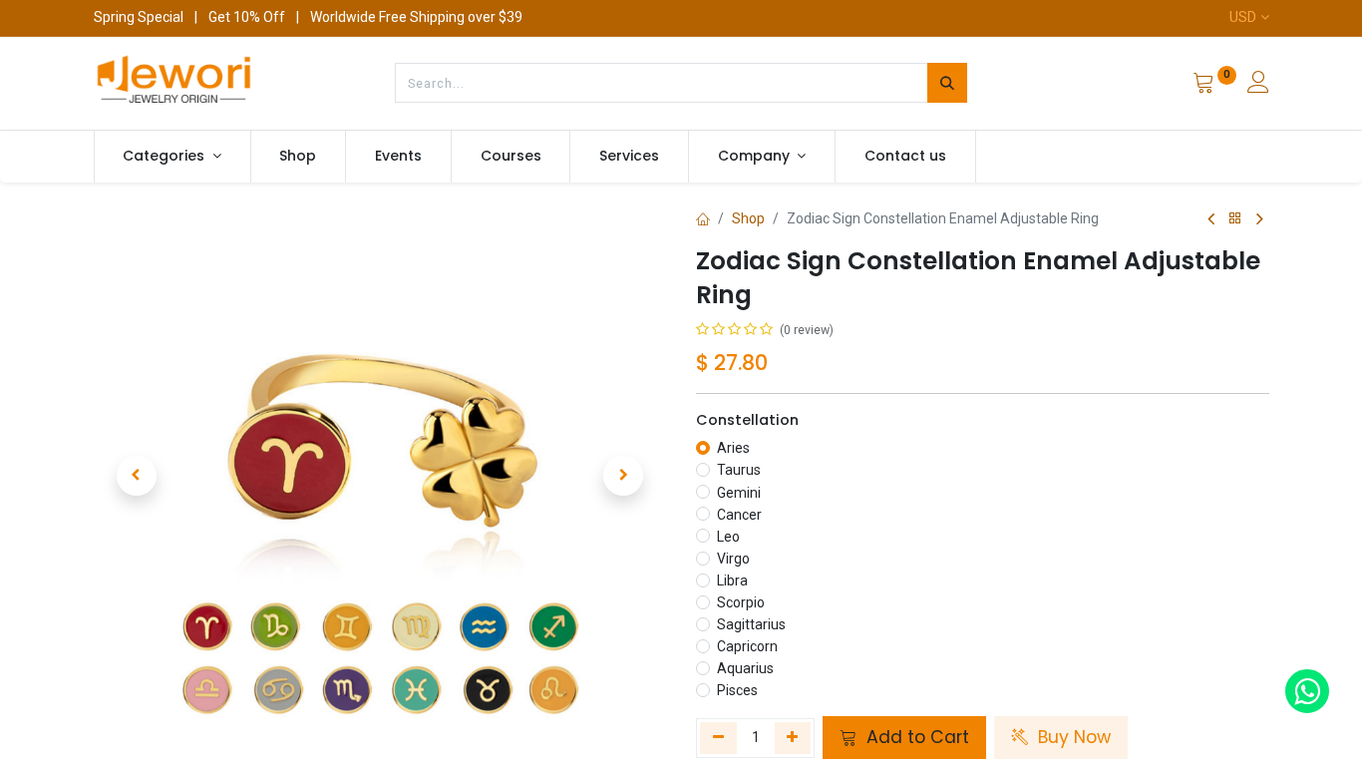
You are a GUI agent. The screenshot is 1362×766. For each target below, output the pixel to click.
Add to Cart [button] (915, 737)
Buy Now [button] (1072, 737)
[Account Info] (1258, 85)
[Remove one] (718, 738)
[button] (136, 475)
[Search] (947, 83)
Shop (748, 218)
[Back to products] (1235, 218)
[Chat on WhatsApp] (1307, 691)
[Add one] (793, 738)
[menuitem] (298, 157)
